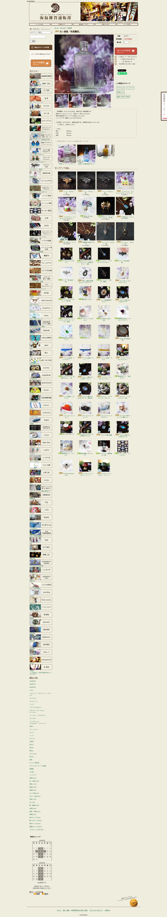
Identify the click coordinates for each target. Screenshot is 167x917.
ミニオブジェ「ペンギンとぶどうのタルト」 (68, 217)
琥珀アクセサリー (35, 147)
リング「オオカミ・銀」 (89, 192)
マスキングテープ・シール (38, 236)
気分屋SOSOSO (34, 386)
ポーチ (32, 732)
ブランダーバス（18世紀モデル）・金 (67, 377)
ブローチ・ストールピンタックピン (37, 711)
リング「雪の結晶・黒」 (124, 261)
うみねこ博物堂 (34, 341)
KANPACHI (33, 379)
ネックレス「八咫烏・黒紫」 (105, 280)
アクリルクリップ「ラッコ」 (87, 416)
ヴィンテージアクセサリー (38, 132)
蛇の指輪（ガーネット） (87, 454)
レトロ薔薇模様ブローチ (106, 301)
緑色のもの (33, 787)
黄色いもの (33, 784)
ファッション (34, 729)
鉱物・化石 (33, 87)
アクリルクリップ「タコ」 (69, 416)
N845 (31, 349)
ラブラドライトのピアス (68, 261)
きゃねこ (32, 394)
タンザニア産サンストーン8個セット (124, 416)
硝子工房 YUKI (34, 364)
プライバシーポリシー (96, 910)
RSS (37, 894)
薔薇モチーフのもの (36, 826)
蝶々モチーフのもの (36, 820)
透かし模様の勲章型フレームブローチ (86, 281)
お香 (31, 222)
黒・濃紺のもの (34, 805)
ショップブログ (84, 24)
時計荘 (32, 521)
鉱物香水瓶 (33, 177)
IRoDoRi (32, 334)
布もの (32, 747)
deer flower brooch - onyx (69, 474)
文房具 (32, 229)
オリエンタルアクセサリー (38, 162)
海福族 (32, 769)
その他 (32, 772)
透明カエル (87, 338)
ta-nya (31, 483)
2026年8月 (33, 681)
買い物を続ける (127, 61)
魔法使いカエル (87, 299)
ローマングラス (34, 184)
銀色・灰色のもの (35, 811)
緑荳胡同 (32, 648)
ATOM (45, 894)
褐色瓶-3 (105, 158)
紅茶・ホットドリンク (36, 102)
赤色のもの (33, 778)
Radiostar (32, 640)
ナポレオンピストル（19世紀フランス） (86, 435)
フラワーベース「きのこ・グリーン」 (104, 474)
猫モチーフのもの (35, 823)
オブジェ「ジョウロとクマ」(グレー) (105, 397)
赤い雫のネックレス (70, 242)
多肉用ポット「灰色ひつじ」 (124, 377)
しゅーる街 (33, 468)
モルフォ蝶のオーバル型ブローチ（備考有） (85, 397)
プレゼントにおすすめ (36, 829)
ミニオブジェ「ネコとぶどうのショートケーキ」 (125, 192)
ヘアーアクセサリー (36, 707)
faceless (32, 663)
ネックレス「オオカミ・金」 (127, 243)
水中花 (32, 296)
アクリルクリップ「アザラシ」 (106, 416)
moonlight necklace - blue (105, 319)
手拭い (32, 726)
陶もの (32, 751)
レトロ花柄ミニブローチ (69, 397)
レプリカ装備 (34, 244)
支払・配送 (66, 910)
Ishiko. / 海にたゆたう (36, 319)
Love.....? (32, 655)
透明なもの (33, 814)
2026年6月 (33, 687)
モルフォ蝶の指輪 (106, 435)
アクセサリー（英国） (36, 169)
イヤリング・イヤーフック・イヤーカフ (40, 694)
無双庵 (32, 618)
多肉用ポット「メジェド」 (68, 454)
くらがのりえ (34, 416)
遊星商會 (32, 633)
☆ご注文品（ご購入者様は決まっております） (41, 673)
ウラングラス (34, 124)
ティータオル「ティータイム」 (124, 454)
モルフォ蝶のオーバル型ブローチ (124, 301)
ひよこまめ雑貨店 (35, 588)
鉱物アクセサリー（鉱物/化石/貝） (40, 139)
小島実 (32, 423)
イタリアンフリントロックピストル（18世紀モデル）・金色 (85, 262)
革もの (32, 757)
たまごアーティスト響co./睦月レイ (40, 491)
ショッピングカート (127, 24)
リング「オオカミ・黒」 (108, 192)
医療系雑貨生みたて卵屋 (37, 326)
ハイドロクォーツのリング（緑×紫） (68, 300)
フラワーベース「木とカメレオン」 (123, 358)
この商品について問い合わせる (127, 57)
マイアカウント (40, 29)
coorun (31, 409)
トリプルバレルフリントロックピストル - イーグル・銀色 (66, 320)
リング (32, 704)
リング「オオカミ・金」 (70, 192)
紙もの (32, 744)
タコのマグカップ (68, 434)
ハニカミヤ (33, 573)
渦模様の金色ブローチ (89, 243)
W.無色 (32, 670)
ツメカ (32, 513)
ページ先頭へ (133, 904)
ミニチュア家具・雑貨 (36, 281)
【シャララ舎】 (34, 461)
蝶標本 (32, 259)
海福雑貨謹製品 (34, 79)
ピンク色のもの (34, 793)
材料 (31, 760)
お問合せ (105, 24)
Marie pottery (33, 603)
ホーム (40, 24)
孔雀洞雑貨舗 (34, 401)
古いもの (32, 109)
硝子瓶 (70, 28)
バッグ (32, 735)
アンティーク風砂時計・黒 (106, 454)
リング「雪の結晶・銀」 (68, 280)
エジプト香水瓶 (34, 274)
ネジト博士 (33, 551)
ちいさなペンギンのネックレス (125, 281)
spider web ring (88, 216)
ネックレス (33, 698)
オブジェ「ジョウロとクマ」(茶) (124, 397)
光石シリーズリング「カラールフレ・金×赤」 (106, 216)
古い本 (32, 117)
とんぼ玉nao (33, 528)
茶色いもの (33, 799)
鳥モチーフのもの (35, 817)
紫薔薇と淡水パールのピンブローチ (124, 319)
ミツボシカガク (34, 611)
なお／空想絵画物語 (36, 536)
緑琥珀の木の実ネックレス (68, 338)
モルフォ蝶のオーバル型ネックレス (86, 378)
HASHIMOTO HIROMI (36, 566)
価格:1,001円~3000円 (123, 96)
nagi (31, 543)
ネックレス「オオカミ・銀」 (108, 243)
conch (31, 438)
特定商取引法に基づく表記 (127, 64)
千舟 (31, 506)
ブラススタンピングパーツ (38, 289)
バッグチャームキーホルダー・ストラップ (38, 722)
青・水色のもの (34, 781)
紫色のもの (33, 790)
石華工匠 (32, 476)
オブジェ (32, 738)
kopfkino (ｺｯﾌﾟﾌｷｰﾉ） (36, 431)
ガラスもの (33, 754)
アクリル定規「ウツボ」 (106, 358)
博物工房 (32, 558)
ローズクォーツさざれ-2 (87, 319)
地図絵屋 (32, 498)
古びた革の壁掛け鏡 (125, 339)
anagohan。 (33, 311)
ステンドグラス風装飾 (36, 251)
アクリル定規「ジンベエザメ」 (68, 358)
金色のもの (33, 808)
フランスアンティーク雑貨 (38, 766)
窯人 (31, 356)
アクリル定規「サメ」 (87, 358)
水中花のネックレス (127, 217)
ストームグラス (34, 266)
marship (32, 596)
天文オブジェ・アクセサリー (38, 192)
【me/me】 (33, 625)
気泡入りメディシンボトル (67, 164)
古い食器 (32, 94)
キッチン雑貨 (34, 214)
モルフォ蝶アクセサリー (37, 154)
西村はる (32, 581)
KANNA (32, 371)
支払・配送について (62, 24)
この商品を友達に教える (127, 59)
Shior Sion (32, 446)
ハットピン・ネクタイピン (38, 715)
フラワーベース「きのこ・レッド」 (86, 474)
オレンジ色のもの (35, 796)
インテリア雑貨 (34, 199)
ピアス (32, 690)
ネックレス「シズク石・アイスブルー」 (105, 261)
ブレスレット (34, 701)
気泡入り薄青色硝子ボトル (86, 164)
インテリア (33, 775)
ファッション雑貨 (35, 207)
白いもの (32, 802)
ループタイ (33, 718)
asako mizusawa (34, 304)
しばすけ (32, 453)
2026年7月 (33, 684)
